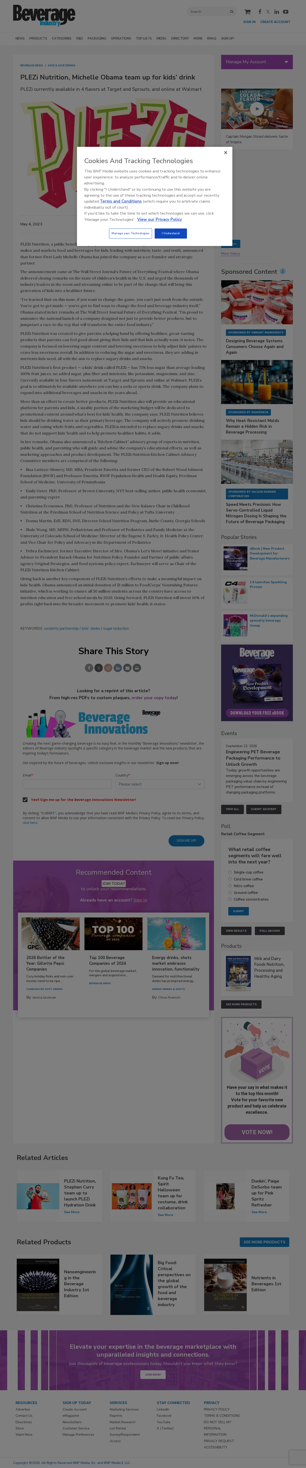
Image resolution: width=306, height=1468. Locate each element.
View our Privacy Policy (159, 219)
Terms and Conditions (121, 201)
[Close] (225, 152)
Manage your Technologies (130, 233)
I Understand (171, 233)
